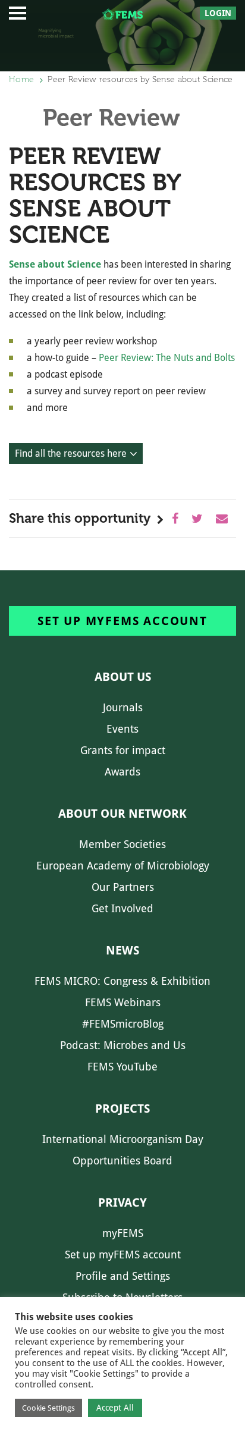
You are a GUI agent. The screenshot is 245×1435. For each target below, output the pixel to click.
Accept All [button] (115, 1407)
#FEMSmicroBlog (123, 1024)
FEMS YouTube (122, 1066)
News (122, 950)
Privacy (122, 1202)
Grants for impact (122, 750)
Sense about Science (55, 264)
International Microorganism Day (122, 1139)
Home (21, 79)
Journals (123, 707)
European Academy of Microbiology (122, 865)
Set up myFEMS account (122, 621)
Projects (122, 1108)
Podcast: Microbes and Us (123, 1045)
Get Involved (122, 908)
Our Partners (123, 887)
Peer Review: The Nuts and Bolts (167, 357)
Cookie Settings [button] (48, 1407)
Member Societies (122, 844)
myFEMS (122, 1233)
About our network (122, 813)
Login (218, 13)
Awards (122, 771)
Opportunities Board (122, 1160)
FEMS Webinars (123, 1002)
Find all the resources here (71, 453)
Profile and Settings (123, 1276)
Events (122, 729)
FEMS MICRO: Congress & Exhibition (122, 981)
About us (123, 677)
